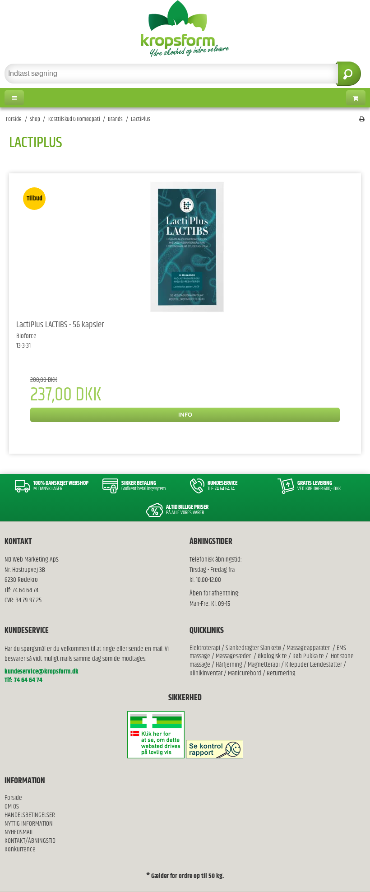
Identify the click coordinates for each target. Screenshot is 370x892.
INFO (185, 414)
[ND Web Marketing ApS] (185, 28)
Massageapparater (308, 648)
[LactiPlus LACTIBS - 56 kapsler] (185, 247)
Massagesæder (233, 656)
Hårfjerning (229, 665)
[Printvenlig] (361, 119)
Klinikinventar (206, 673)
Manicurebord (244, 673)
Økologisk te (272, 656)
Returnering (281, 673)
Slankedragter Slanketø (253, 648)
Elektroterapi (206, 648)
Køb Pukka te (308, 656)
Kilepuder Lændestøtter (313, 665)
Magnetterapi (264, 665)
